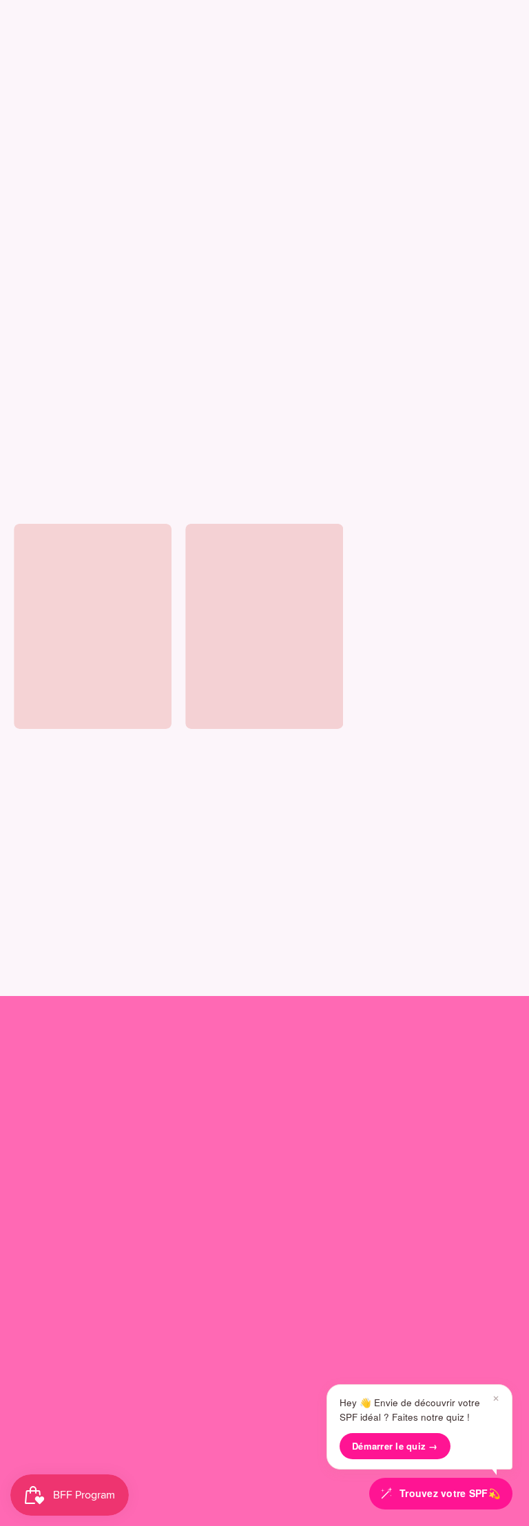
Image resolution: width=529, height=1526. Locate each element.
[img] (39, 774)
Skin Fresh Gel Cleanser (66, 744)
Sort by (30, 504)
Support (38, 1217)
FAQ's (28, 1270)
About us (41, 1059)
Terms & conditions (60, 1338)
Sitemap (34, 1361)
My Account (315, 1090)
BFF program (316, 1113)
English (253, 1417)
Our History (42, 1090)
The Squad (317, 1059)
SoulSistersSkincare (244, 1478)
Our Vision (39, 1113)
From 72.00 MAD (47, 759)
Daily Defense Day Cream (241, 744)
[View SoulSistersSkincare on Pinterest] (296, 1447)
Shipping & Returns (60, 1293)
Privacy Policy (47, 1315)
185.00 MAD (209, 759)
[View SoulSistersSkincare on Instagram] (201, 1447)
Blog (25, 1158)
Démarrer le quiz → (395, 1445)
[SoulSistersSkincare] (55, 56)
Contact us (41, 1247)
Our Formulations (56, 1136)
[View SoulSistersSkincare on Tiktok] (232, 1447)
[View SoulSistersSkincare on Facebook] (264, 1447)
